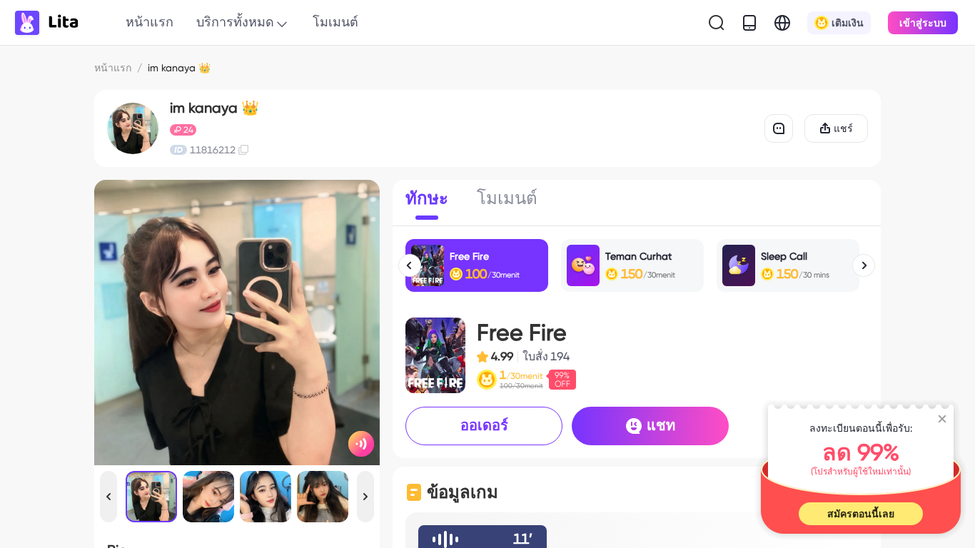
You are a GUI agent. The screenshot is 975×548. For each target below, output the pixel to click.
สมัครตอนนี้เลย (860, 513)
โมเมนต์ (335, 21)
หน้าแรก (149, 21)
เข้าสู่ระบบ (922, 23)
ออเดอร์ (484, 425)
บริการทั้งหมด (235, 21)
